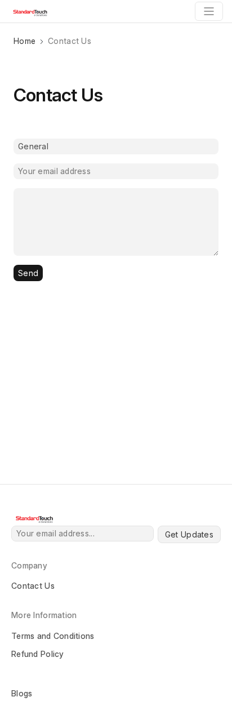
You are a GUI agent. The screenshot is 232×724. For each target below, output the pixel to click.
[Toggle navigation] (209, 11)
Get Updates (189, 534)
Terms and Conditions (53, 636)
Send (28, 273)
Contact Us (33, 585)
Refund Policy (37, 654)
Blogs (21, 693)
